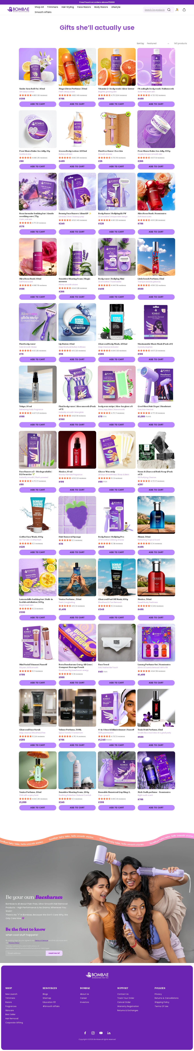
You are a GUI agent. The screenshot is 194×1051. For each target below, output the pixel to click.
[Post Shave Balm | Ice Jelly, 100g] (156, 129)
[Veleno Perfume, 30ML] (77, 708)
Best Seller (10, 1014)
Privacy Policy (14, 943)
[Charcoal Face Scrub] (38, 708)
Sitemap (47, 998)
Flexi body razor (27, 343)
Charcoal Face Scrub (29, 729)
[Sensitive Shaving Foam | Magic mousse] (77, 257)
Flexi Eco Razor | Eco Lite (110, 151)
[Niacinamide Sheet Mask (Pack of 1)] (156, 322)
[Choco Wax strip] (117, 450)
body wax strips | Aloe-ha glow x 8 (115, 406)
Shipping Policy (162, 1002)
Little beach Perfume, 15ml (151, 278)
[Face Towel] (117, 643)
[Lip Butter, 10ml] (77, 322)
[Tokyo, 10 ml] (38, 384)
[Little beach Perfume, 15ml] (156, 257)
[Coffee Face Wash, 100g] (38, 515)
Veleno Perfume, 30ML (70, 729)
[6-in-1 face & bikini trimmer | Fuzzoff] (117, 708)
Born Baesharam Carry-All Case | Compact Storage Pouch (75, 666)
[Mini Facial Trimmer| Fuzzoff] (38, 643)
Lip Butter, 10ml (66, 343)
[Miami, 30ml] (156, 515)
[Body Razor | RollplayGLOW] (117, 191)
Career (83, 998)
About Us (84, 994)
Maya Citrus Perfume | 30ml (73, 88)
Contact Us (123, 994)
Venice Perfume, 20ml (30, 792)
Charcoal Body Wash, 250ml (112, 343)
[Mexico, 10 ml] (77, 450)
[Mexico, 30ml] (156, 577)
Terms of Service (41, 940)
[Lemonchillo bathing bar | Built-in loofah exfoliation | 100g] (38, 577)
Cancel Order (124, 1002)
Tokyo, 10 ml (25, 406)
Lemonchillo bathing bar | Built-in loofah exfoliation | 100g (36, 600)
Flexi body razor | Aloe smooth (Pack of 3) (77, 408)
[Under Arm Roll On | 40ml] (38, 67)
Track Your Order (125, 998)
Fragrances (10, 1006)
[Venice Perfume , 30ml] (77, 577)
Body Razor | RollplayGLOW (112, 213)
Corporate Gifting (14, 1022)
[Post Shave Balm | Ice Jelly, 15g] (38, 129)
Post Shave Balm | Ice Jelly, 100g (154, 151)
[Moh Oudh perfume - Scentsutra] (156, 770)
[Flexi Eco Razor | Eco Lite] (117, 129)
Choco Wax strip (106, 471)
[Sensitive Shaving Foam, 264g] (77, 770)
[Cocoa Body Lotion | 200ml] (77, 129)
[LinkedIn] (108, 1033)
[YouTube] (101, 1033)
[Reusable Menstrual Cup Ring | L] (117, 770)
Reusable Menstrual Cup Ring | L (114, 792)
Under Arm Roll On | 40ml (32, 88)
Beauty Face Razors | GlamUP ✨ (75, 213)
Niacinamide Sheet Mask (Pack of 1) (155, 343)
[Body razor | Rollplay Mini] (117, 257)
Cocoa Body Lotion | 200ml (73, 151)
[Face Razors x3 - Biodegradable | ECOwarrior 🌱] (38, 450)
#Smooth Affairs (51, 1006)
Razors (8, 1002)
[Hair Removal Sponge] (77, 515)
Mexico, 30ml (144, 599)
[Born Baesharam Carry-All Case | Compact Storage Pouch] (77, 643)
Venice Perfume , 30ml (70, 599)
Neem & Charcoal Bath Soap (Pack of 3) (155, 473)
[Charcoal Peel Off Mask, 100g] (117, 577)
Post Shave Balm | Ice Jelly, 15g (34, 151)
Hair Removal (11, 1018)
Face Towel (103, 664)
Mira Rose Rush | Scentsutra (152, 213)
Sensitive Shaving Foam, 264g (74, 792)
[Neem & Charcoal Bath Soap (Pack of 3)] (156, 450)
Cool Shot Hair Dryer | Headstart (154, 406)
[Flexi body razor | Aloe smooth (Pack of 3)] (77, 384)
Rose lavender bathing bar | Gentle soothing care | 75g (36, 215)
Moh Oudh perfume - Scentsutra (154, 792)
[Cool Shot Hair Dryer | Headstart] (156, 384)
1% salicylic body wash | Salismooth (156, 88)
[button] (158, 10)
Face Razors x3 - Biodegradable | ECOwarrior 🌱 (35, 473)
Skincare (9, 1010)
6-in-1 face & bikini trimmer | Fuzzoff (116, 729)
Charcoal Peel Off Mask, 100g (113, 599)
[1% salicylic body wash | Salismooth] (156, 67)
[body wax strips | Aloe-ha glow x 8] (117, 384)
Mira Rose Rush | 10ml (30, 278)
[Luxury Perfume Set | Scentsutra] (156, 643)
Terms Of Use (161, 1006)
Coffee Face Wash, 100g (31, 536)
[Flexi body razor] (38, 322)
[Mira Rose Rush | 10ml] (38, 257)
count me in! (54, 953)
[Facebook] (85, 1033)
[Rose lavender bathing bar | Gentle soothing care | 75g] (38, 191)
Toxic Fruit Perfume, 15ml (150, 729)
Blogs (45, 994)
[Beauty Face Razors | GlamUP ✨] (77, 191)
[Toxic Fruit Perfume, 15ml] (156, 708)
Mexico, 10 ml (65, 471)
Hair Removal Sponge (70, 536)
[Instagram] (93, 1033)
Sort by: (140, 43)
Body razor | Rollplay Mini (111, 278)
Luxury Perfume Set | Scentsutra (154, 664)
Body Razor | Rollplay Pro (111, 536)
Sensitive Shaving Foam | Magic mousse (74, 280)
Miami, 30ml (144, 536)
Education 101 (49, 1002)
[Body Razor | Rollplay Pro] (117, 515)
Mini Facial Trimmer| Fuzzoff (33, 664)
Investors (84, 1002)
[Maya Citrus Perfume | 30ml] (77, 67)
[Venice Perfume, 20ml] (38, 770)
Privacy (158, 994)
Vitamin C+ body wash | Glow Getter (116, 88)
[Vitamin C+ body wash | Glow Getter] (117, 67)
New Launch (11, 994)
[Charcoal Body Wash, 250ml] (117, 322)
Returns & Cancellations (167, 998)
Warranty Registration (128, 1006)
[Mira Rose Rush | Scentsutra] (156, 191)
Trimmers (10, 998)
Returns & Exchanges (127, 1010)
